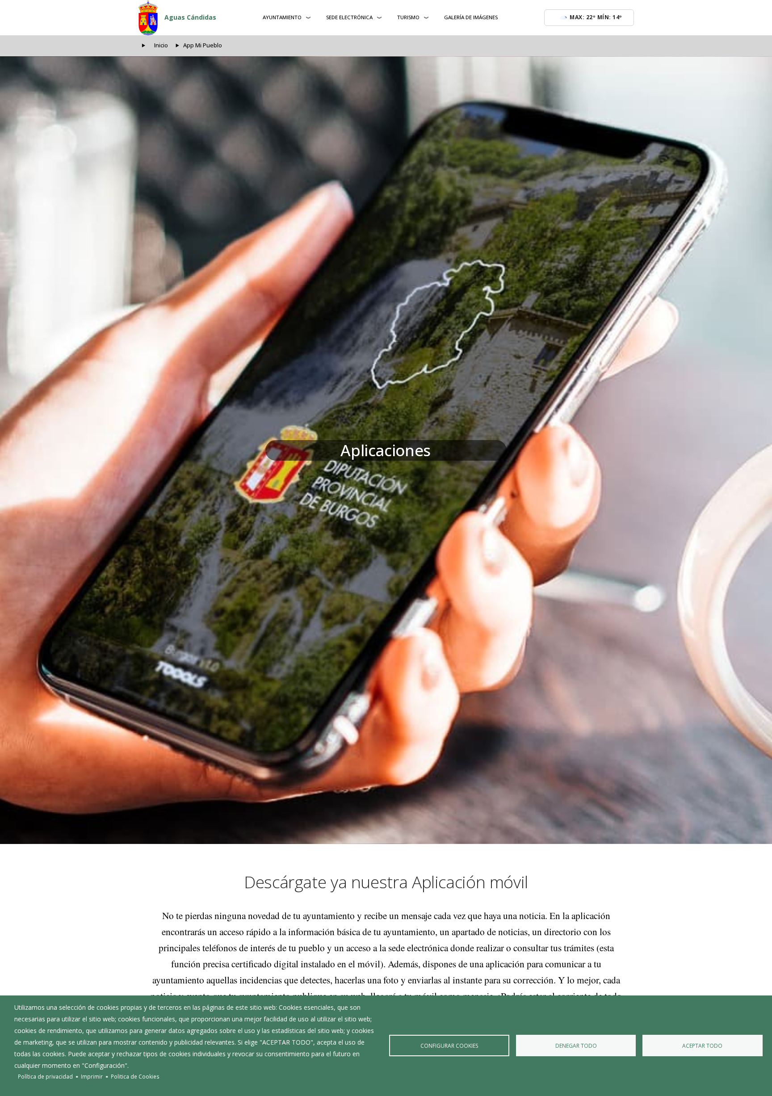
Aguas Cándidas (190, 17)
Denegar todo (576, 1045)
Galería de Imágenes (471, 17)
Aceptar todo (702, 1045)
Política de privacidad (45, 1076)
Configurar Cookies (449, 1045)
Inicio (161, 45)
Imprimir (92, 1076)
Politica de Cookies (135, 1076)
